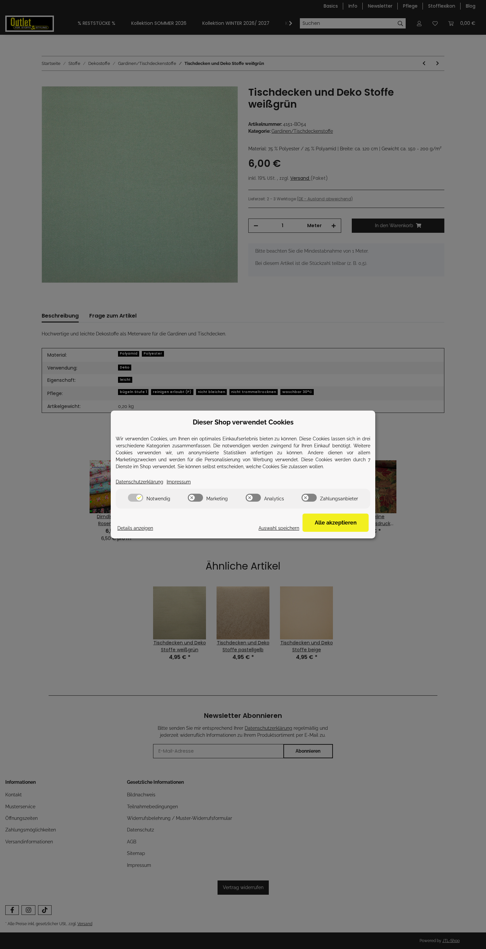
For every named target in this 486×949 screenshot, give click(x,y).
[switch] (135, 498)
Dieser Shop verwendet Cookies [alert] (243, 422)
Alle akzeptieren (336, 523)
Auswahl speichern (279, 528)
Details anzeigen (135, 528)
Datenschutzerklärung (139, 481)
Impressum (179, 481)
